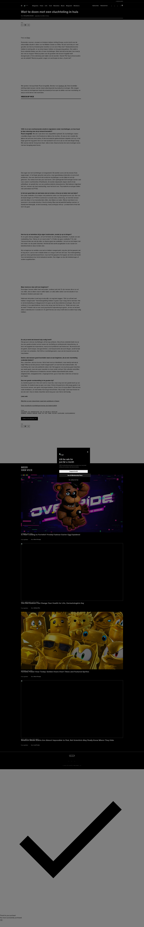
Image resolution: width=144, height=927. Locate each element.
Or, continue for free (73, 479)
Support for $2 (73, 471)
